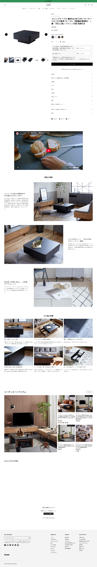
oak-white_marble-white (56, 37)
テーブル (59, 8)
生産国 (52, 93)
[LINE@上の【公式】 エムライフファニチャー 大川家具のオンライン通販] (18, 545)
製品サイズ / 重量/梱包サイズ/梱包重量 (60, 78)
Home (52, 13)
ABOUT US (67, 537)
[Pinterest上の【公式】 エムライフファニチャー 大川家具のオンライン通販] (15, 545)
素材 (52, 89)
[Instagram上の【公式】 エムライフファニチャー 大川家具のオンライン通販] (7, 545)
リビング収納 (45, 8)
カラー (52, 85)
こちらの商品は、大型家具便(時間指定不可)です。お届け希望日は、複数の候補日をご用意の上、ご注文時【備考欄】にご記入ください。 (63, 48)
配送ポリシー (81, 548)
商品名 (52, 74)
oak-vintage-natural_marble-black (62, 37)
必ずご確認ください (56, 53)
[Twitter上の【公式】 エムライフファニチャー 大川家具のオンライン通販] (13, 545)
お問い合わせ (81, 537)
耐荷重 (52, 81)
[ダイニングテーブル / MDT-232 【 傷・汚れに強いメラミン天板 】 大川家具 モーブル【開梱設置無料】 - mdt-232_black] (78, 451)
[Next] (46, 34)
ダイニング (64, 8)
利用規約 (81, 544)
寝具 (39, 8)
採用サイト (67, 546)
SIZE (52, 113)
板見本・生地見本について (57, 104)
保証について (54, 96)
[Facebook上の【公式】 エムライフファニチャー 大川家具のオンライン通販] (10, 545)
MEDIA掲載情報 (68, 548)
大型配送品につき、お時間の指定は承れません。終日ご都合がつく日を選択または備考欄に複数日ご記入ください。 (63, 59)
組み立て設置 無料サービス (70, 542)
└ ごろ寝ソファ (54, 539)
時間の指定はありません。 (85, 59)
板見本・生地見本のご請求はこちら (59, 109)
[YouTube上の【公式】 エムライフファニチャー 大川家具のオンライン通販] (5, 545)
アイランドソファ (32, 8)
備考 (52, 100)
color (57, 34)
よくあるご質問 (82, 539)
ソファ (52, 537)
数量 (52, 41)
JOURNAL (67, 539)
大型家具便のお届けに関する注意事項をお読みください (72, 69)
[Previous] (6, 34)
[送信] (29, 538)
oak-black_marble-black (52, 37)
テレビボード (52, 8)
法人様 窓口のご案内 (69, 544)
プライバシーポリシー (83, 542)
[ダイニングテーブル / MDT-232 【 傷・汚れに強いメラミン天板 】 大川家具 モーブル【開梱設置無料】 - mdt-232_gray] (76, 451)
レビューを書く (48, 513)
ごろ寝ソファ (24, 8)
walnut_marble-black (59, 37)
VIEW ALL (89, 391)
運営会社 (81, 550)
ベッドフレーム (72, 8)
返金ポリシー (81, 546)
